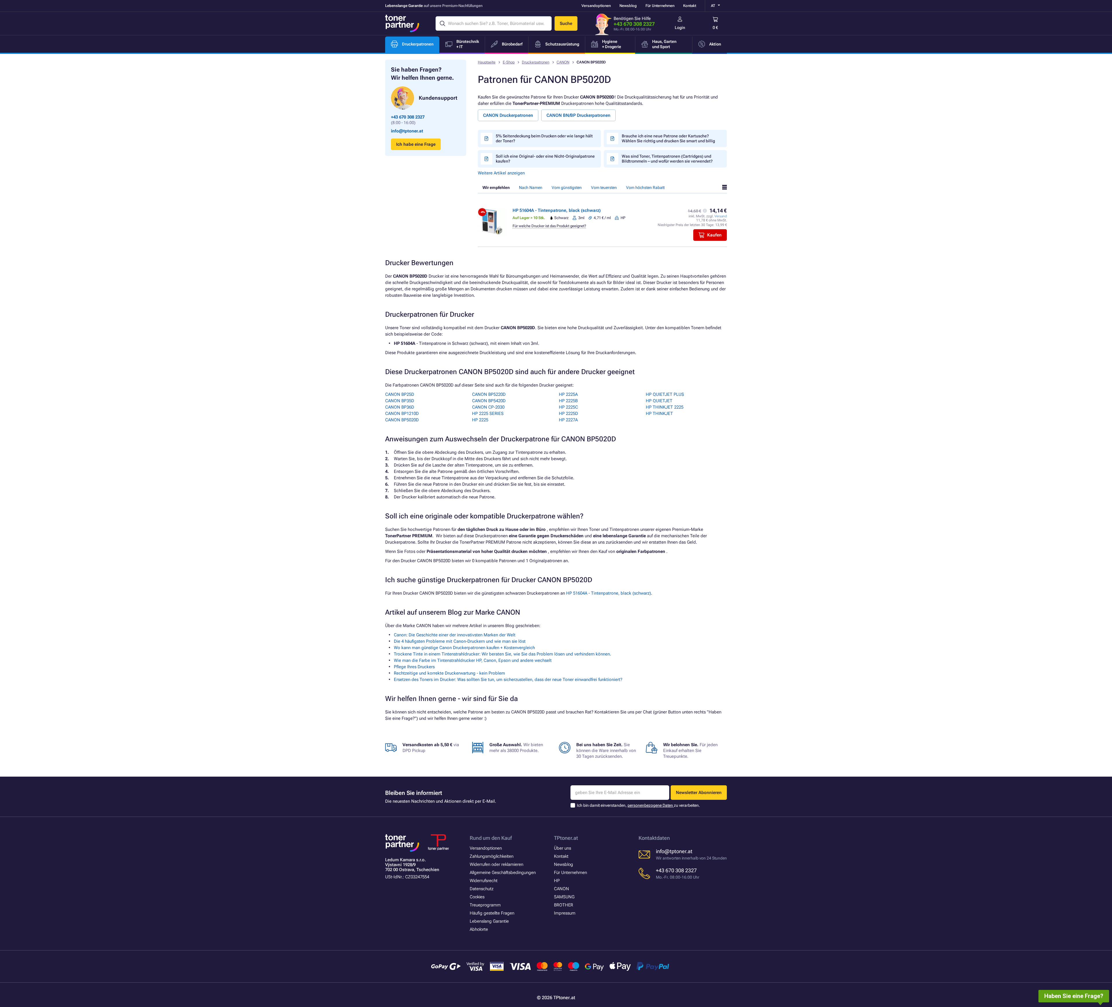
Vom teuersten (604, 187)
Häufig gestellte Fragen (492, 913)
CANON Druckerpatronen (508, 115)
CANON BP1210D (402, 413)
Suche (566, 23)
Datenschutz (481, 888)
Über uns (562, 848)
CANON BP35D (399, 400)
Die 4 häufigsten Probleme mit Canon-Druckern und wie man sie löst (460, 641)
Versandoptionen (596, 5)
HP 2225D (568, 413)
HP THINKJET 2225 (664, 407)
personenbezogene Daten (651, 805)
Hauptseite (486, 62)
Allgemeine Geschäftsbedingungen (503, 872)
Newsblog (628, 5)
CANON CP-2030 (488, 407)
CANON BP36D (399, 407)
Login (680, 27)
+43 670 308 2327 (634, 24)
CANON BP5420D (489, 400)
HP (557, 880)
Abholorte (479, 929)
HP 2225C (568, 407)
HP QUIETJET (659, 400)
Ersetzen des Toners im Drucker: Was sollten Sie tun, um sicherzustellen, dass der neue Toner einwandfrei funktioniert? (508, 679)
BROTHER (563, 905)
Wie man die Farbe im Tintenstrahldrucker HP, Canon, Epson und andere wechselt (473, 660)
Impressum (564, 913)
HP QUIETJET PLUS (665, 394)
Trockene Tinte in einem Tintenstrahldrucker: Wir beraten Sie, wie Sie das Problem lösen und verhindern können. (502, 654)
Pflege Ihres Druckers (414, 666)
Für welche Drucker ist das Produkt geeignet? (549, 226)
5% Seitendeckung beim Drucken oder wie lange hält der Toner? (544, 138)
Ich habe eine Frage (416, 144)
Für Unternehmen (659, 5)
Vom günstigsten (567, 187)
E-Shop (509, 62)
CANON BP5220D (489, 394)
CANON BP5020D (402, 420)
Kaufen (714, 235)
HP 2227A (568, 420)
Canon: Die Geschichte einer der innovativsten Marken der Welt (454, 635)
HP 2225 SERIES (488, 413)
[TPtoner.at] (402, 23)
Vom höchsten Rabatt (645, 187)
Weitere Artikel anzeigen (501, 173)
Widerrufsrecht (484, 880)
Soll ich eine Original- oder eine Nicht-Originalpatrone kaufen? (545, 158)
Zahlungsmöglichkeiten (491, 856)
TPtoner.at (566, 838)
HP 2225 (480, 420)
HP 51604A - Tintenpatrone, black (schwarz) (557, 210)
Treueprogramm (485, 905)
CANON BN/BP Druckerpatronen (578, 115)
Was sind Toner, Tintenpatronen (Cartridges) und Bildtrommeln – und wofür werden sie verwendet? (667, 158)
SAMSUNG (564, 896)
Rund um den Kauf (491, 838)
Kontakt (689, 5)
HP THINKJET (659, 413)
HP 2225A (568, 394)
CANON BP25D (399, 394)
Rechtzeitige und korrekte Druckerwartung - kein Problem (449, 673)
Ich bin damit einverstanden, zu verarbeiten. (638, 805)
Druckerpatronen (535, 62)
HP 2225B (568, 400)
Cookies (477, 896)
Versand (720, 216)
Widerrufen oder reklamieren (496, 864)
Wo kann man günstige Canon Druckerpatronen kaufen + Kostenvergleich (464, 647)
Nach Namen (530, 187)
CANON (563, 62)
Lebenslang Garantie (489, 921)
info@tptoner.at (407, 131)
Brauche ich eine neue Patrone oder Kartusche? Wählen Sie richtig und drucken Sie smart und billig (668, 138)
